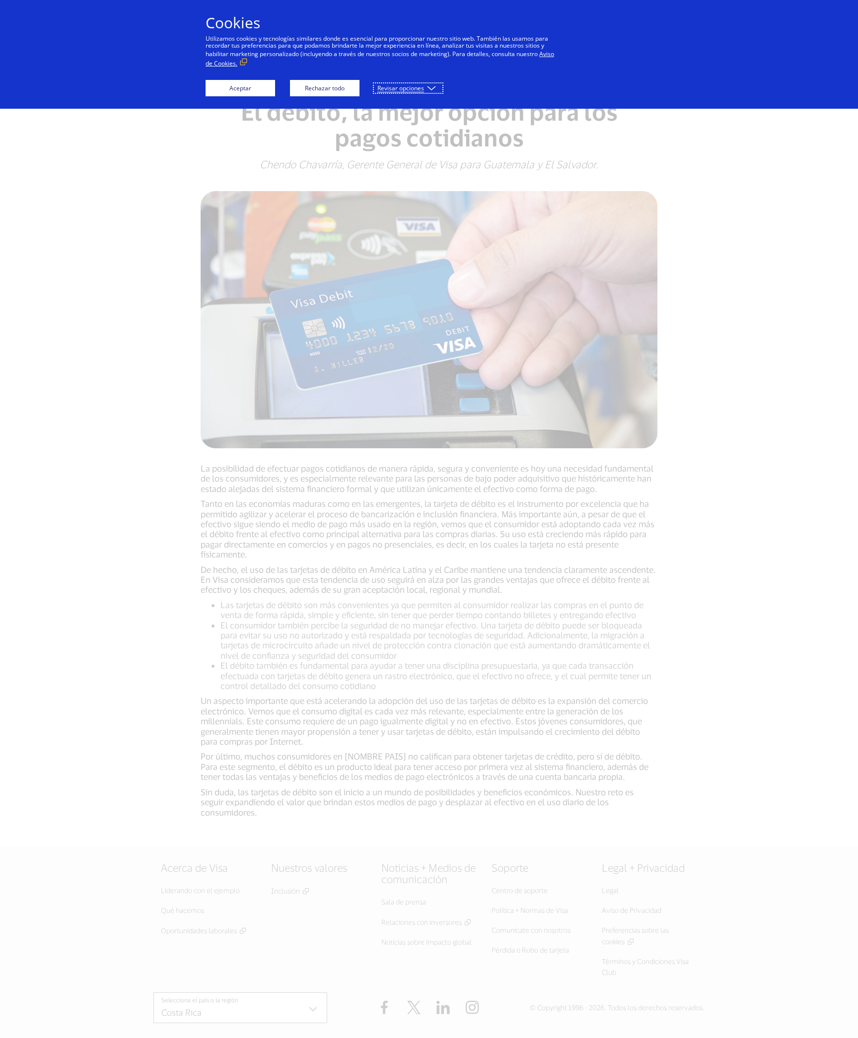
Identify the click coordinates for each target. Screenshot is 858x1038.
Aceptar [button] (240, 88)
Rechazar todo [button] (325, 88)
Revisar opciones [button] (400, 88)
